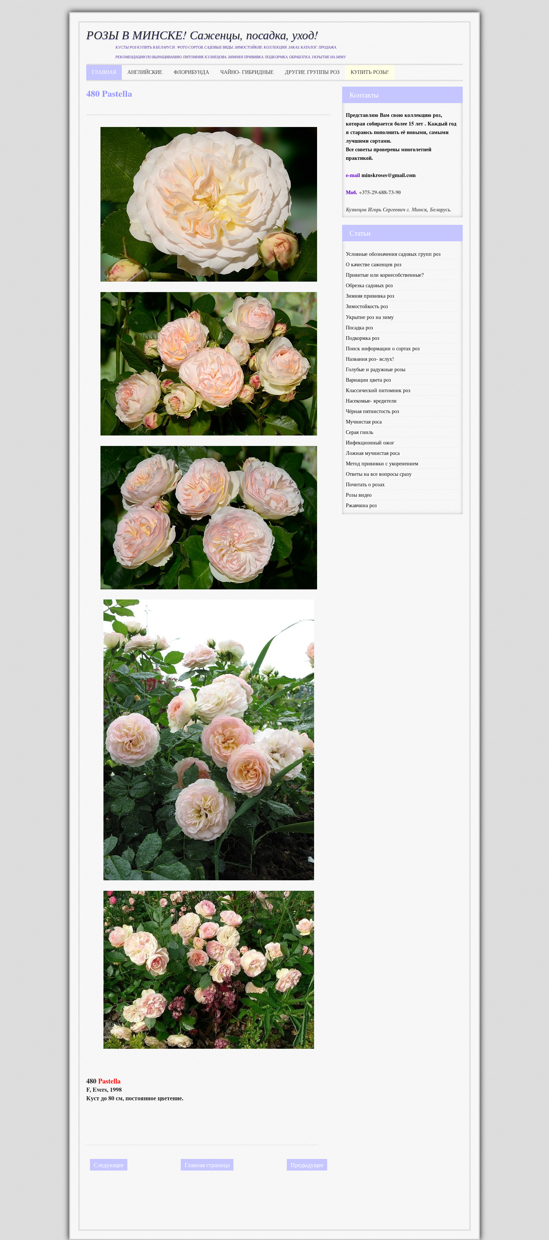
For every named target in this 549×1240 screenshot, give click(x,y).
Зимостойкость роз (367, 306)
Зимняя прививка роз (370, 295)
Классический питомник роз (378, 390)
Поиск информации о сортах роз (383, 348)
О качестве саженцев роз (373, 264)
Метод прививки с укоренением (382, 463)
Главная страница (207, 1165)
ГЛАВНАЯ (104, 71)
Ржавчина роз (361, 505)
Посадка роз (359, 327)
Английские (144, 71)
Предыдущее (307, 1165)
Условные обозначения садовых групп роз (393, 253)
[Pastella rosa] (208, 433)
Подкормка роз (362, 337)
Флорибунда (191, 71)
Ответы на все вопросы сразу (379, 473)
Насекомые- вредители (371, 400)
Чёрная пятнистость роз (372, 411)
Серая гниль (359, 431)
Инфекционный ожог (370, 442)
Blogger (280, 1214)
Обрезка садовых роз (369, 285)
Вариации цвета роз (368, 379)
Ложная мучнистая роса (373, 452)
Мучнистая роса (364, 421)
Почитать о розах (365, 484)
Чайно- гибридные (247, 71)
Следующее (109, 1165)
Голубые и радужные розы (375, 369)
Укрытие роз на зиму (370, 316)
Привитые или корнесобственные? (385, 274)
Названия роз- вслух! (370, 358)
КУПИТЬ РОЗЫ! (370, 71)
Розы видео (359, 494)
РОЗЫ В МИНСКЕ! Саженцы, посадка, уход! (202, 35)
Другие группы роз (312, 71)
